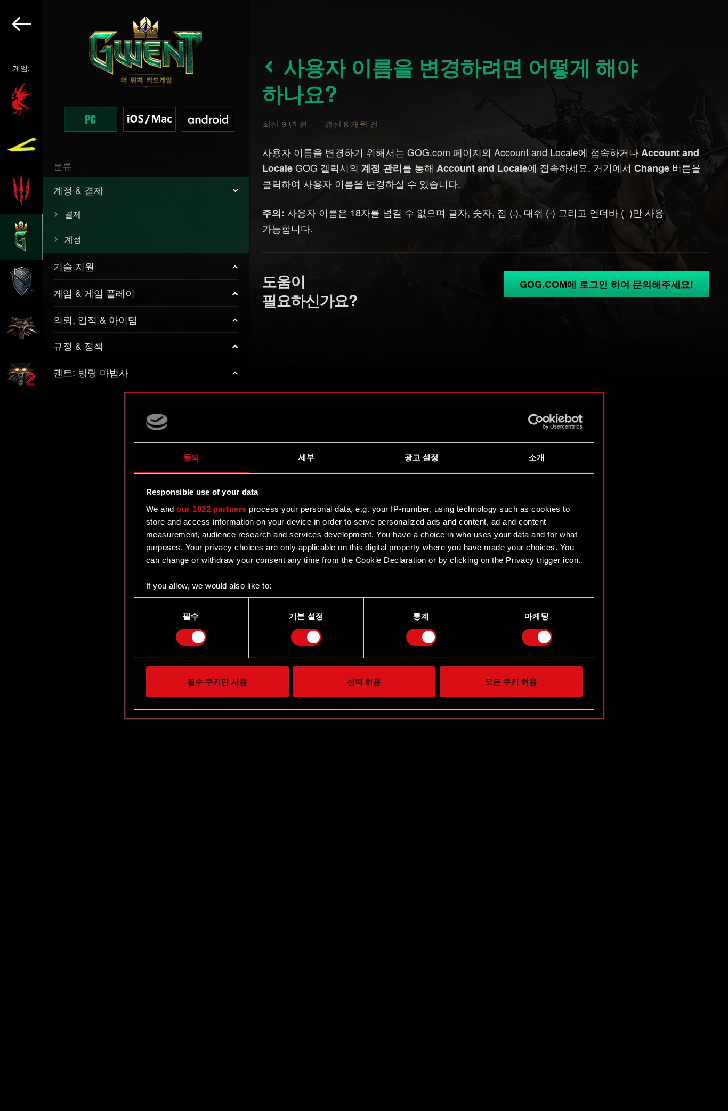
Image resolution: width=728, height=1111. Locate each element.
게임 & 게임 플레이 (94, 293)
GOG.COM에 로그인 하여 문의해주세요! (606, 284)
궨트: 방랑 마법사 (90, 372)
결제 (73, 214)
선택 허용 (364, 681)
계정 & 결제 (78, 190)
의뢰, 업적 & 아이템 (95, 319)
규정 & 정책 (78, 345)
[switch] (306, 637)
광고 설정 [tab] (422, 457)
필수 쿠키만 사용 (217, 681)
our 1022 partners (211, 508)
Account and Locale (536, 152)
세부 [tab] (306, 457)
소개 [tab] (537, 457)
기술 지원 (73, 266)
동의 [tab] (191, 457)
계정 (73, 239)
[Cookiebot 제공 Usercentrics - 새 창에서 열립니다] (536, 422)
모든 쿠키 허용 (511, 681)
